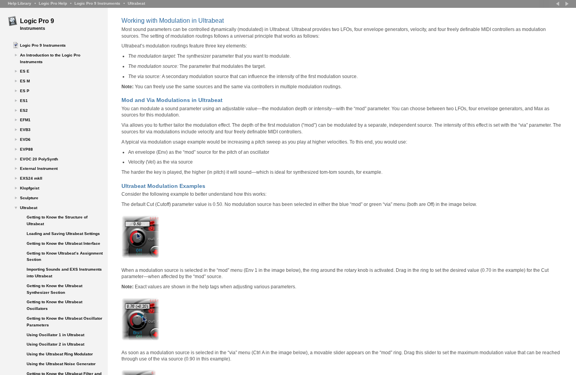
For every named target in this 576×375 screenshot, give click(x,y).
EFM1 (25, 120)
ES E (24, 71)
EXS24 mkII (31, 178)
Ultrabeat (136, 3)
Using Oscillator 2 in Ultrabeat (55, 344)
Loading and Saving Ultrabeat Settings (63, 233)
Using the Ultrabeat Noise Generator (61, 364)
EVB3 (25, 129)
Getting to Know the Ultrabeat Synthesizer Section (54, 289)
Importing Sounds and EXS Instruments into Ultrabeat (64, 272)
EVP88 (26, 149)
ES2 (24, 110)
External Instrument (39, 168)
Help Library (19, 3)
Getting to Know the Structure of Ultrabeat (57, 220)
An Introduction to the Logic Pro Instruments (50, 58)
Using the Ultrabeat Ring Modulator (60, 354)
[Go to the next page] (566, 4)
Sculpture (29, 198)
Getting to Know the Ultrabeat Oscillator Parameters (64, 321)
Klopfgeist (29, 188)
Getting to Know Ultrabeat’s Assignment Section (65, 256)
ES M (25, 81)
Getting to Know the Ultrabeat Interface (63, 243)
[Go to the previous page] (558, 4)
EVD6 (25, 139)
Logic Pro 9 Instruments (97, 3)
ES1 (24, 100)
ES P (24, 91)
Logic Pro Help (53, 3)
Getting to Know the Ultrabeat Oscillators (54, 305)
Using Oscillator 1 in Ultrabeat (55, 335)
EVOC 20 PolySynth (39, 159)
